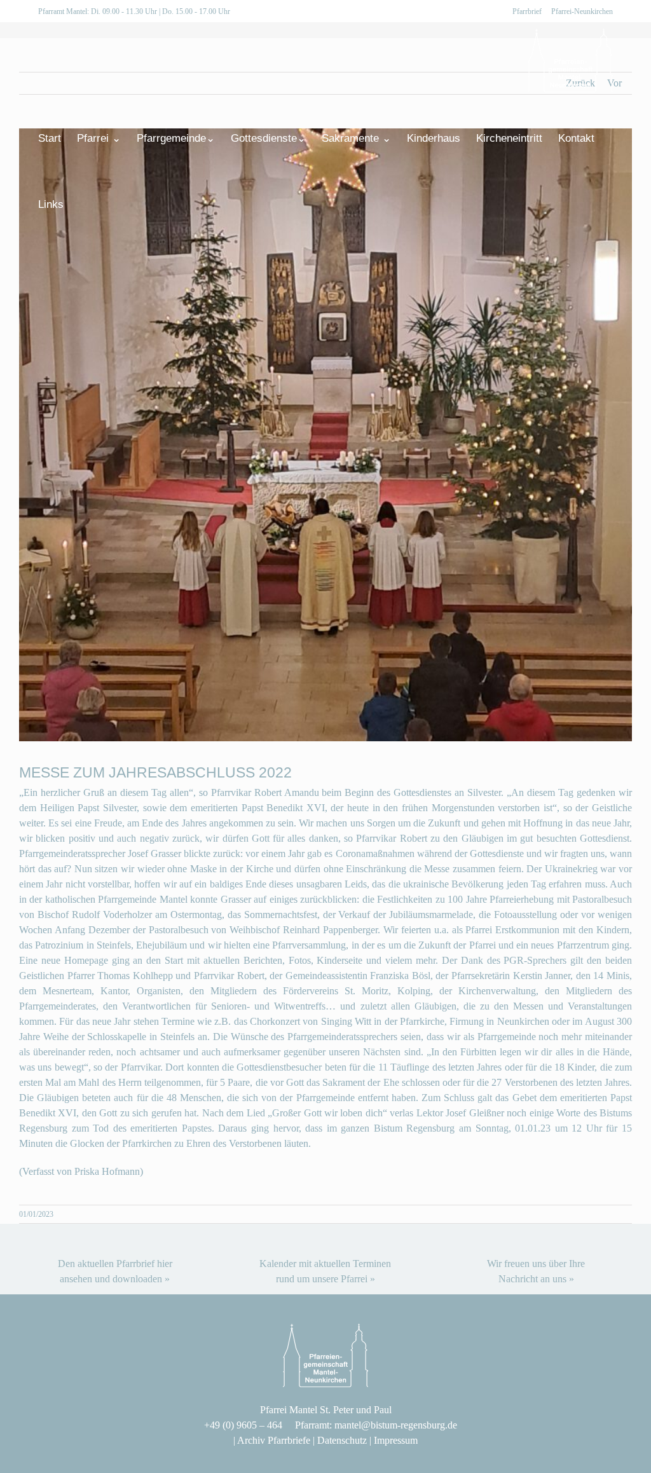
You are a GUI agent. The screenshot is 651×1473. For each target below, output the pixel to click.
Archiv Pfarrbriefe (273, 1440)
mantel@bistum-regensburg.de (395, 1425)
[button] (83, 204)
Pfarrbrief (527, 11)
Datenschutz (342, 1440)
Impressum (396, 1440)
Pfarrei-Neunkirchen (582, 11)
